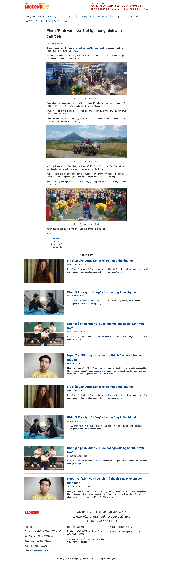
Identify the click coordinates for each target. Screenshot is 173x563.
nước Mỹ (118, 272)
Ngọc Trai (97, 368)
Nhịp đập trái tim (119, 16)
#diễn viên (54, 238)
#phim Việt (55, 241)
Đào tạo (41, 16)
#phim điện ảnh (57, 244)
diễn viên (111, 269)
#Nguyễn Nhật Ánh (58, 247)
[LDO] (44, 271)
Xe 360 (29, 21)
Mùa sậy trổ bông (86, 300)
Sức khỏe (133, 16)
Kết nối (38, 21)
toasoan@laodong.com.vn (41, 550)
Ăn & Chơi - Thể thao (99, 16)
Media (47, 21)
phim (75, 48)
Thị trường (82, 16)
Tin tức (62, 16)
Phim (69, 269)
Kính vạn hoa (84, 48)
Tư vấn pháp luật (61, 21)
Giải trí (71, 16)
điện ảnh (99, 48)
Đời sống (52, 16)
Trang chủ (30, 16)
